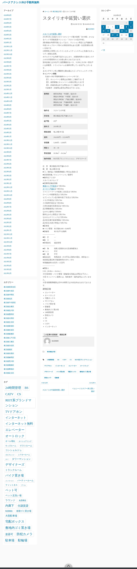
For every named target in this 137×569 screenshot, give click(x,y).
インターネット (60, 366)
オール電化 (10, 441)
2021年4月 (7, 265)
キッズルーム (10, 446)
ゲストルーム (26, 446)
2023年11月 (8, 144)
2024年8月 (7, 109)
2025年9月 (7, 58)
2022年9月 (7, 199)
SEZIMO (91, 29)
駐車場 (9, 540)
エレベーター (72, 366)
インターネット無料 (19, 423)
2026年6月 (7, 23)
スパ (6, 459)
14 (122, 31)
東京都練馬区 (9, 357)
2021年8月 (7, 250)
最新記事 (63, 335)
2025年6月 (7, 70)
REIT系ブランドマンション (83, 360)
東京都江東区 (9, 342)
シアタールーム (24, 455)
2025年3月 (7, 82)
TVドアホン (48, 366)
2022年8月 (7, 203)
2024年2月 (7, 132)
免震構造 (22, 500)
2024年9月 (7, 105)
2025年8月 (7, 62)
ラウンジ (10, 500)
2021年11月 (8, 238)
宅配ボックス (72, 371)
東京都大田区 (9, 318)
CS (70, 360)
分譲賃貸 (23, 505)
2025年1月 (7, 89)
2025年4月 (7, 78)
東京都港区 (8, 349)
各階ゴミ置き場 (23, 511)
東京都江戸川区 (10, 338)
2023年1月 (7, 183)
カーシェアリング (25, 441)
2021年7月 (7, 254)
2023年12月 (8, 140)
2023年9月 (7, 152)
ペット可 (11, 490)
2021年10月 (8, 242)
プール (23, 485)
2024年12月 (8, 93)
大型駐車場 (11, 515)
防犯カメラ (47, 378)
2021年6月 (7, 258)
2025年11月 (8, 50)
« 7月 (103, 50)
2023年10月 (8, 148)
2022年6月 (7, 211)
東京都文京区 (9, 322)
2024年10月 (8, 101)
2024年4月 (7, 125)
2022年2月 (7, 226)
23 (131, 35)
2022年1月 (7, 230)
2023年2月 (7, 179)
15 (126, 31)
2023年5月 (7, 168)
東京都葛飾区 (9, 365)
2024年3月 (7, 129)
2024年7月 (7, 113)
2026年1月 (7, 42)
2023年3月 (7, 176)
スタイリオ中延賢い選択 (52, 34)
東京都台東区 (9, 306)
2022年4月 (7, 219)
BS (58, 360)
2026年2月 (7, 39)
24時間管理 (50, 360)
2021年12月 (8, 234)
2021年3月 (7, 269)
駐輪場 (57, 378)
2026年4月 (7, 31)
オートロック (84, 366)
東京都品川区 (51, 351)
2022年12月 (8, 187)
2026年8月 (7, 15)
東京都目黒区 (9, 353)
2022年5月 (7, 215)
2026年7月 (7, 19)
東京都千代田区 (10, 302)
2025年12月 (8, 46)
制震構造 (9, 511)
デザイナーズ (48, 371)
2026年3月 (7, 35)
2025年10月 (8, 54)
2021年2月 (7, 273)
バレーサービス (9, 480)
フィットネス (11, 485)
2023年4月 (7, 172)
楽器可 (9, 534)
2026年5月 (7, 27)
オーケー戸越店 (49, 189)
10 (103, 31)
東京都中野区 (9, 295)
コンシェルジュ (13, 450)
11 (108, 31)
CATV (64, 360)
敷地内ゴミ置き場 (85, 371)
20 (117, 35)
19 (112, 35)
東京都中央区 (9, 291)
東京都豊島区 (9, 369)
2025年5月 (7, 74)
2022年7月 (7, 207)
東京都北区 (8, 299)
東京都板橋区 (9, 334)
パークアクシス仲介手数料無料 (21, 2)
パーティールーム (25, 480)
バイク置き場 (60, 371)
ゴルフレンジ (9, 455)
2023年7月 (7, 160)
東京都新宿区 (9, 326)
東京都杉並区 (9, 330)
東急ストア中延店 (49, 186)
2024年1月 (7, 136)
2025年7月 (7, 66)
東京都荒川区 (9, 361)
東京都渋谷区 (9, 345)
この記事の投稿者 (50, 335)
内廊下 (9, 505)
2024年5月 (7, 121)
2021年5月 (7, 262)
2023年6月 (7, 164)
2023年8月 (7, 156)
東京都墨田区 (9, 314)
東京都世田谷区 (10, 287)
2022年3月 (7, 222)
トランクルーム (13, 470)
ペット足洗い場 (13, 495)
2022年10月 (8, 195)
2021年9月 (7, 246)
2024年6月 (7, 117)
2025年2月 (7, 86)
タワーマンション (21, 459)
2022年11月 (8, 191)
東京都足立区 (9, 373)
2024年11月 (8, 97)
